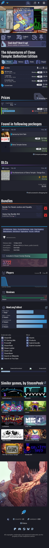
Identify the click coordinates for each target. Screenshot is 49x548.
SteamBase (8, 353)
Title (12, 130)
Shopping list (43, 98)
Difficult (37, 231)
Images (6, 130)
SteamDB (7, 338)
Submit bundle (34, 343)
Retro (15, 229)
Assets (31, 338)
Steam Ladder (9, 348)
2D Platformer (7, 229)
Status (24, 523)
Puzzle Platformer (23, 229)
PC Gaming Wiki (9, 340)
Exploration (24, 231)
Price (43, 130)
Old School (16, 231)
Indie (31, 229)
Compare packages (40, 154)
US (19, 519)
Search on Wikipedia (11, 356)
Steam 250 (8, 351)
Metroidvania (7, 231)
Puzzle (31, 231)
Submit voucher (35, 345)
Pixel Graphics (39, 229)
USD (35, 519)
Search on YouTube (11, 358)
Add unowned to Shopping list (37, 193)
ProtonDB (7, 343)
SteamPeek (8, 345)
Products (32, 340)
